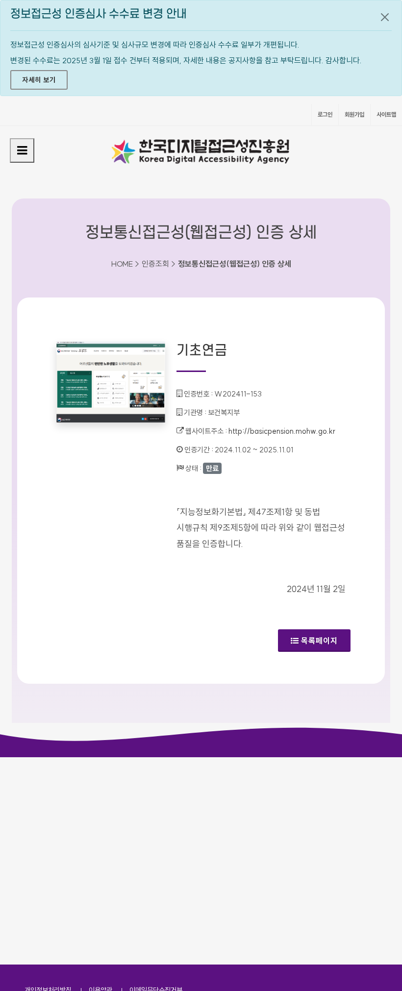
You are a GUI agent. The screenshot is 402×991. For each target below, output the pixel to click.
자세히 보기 (39, 79)
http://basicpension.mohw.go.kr (281, 431)
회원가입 (354, 114)
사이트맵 (386, 114)
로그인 (325, 114)
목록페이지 (319, 640)
